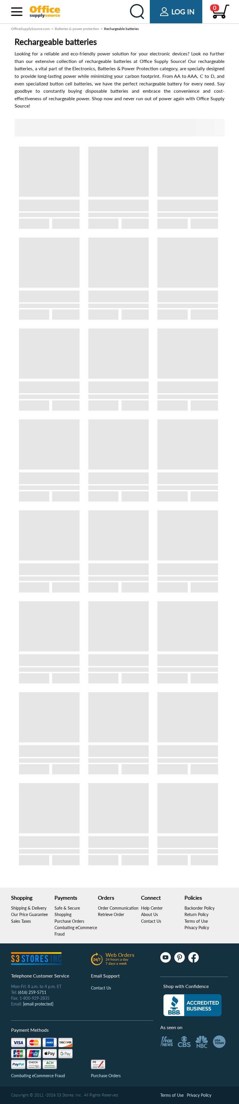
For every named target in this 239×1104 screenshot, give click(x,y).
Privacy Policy (196, 927)
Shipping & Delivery (28, 908)
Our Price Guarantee (29, 914)
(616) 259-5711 (32, 992)
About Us (149, 914)
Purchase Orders (69, 921)
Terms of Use (196, 921)
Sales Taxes (21, 921)
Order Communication (118, 908)
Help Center (152, 908)
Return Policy (196, 914)
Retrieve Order (111, 914)
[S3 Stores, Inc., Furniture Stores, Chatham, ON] (192, 1005)
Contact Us (151, 921)
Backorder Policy (199, 908)
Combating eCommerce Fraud (38, 1075)
